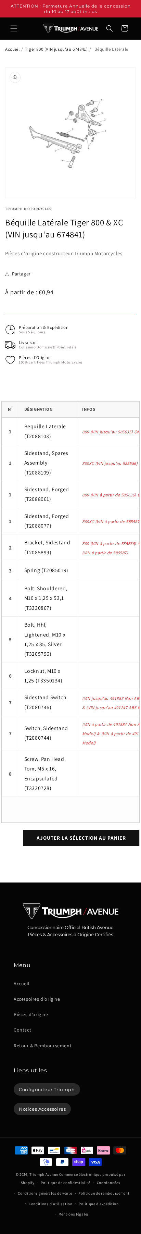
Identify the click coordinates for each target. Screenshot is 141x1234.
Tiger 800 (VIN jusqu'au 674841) (56, 49)
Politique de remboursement (103, 1193)
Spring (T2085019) (46, 570)
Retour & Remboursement (43, 1045)
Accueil (12, 49)
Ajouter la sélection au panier (81, 838)
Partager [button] (21, 274)
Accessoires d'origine (37, 999)
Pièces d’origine (31, 1014)
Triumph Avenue (43, 1174)
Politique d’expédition (98, 1203)
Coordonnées (108, 1182)
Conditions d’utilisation (51, 1203)
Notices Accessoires (42, 1109)
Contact (22, 1030)
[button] (13, 28)
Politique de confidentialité (65, 1182)
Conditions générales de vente (45, 1193)
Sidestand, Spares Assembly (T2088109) (46, 462)
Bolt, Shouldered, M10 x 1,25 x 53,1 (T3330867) (45, 598)
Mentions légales (74, 1214)
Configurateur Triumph (47, 1089)
